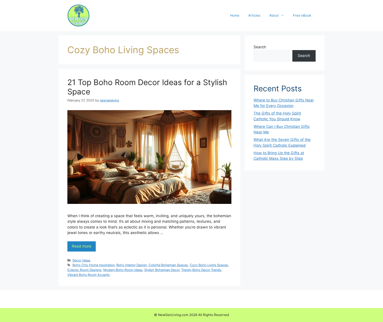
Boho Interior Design (131, 265)
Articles (254, 15)
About (274, 15)
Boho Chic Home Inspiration (93, 265)
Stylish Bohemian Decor (162, 270)
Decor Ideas (81, 260)
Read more (81, 246)
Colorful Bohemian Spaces (168, 265)
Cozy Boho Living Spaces (209, 265)
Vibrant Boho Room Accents (88, 275)
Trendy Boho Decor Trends (201, 270)
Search (260, 47)
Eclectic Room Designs (84, 270)
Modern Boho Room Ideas (123, 270)
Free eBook (302, 15)
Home (234, 15)
